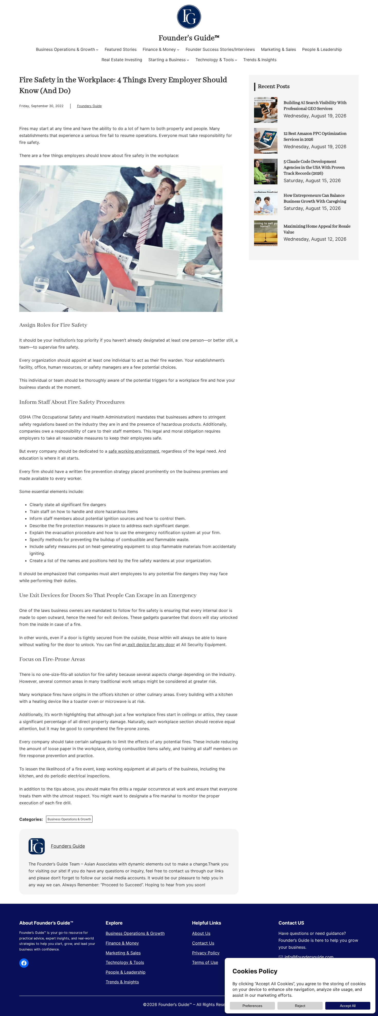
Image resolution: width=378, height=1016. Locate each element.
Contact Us (203, 943)
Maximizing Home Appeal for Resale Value (317, 229)
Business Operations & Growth (69, 819)
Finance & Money (122, 943)
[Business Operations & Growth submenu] (97, 49)
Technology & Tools (125, 962)
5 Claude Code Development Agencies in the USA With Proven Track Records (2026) (314, 167)
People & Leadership (126, 972)
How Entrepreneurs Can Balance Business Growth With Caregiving (315, 198)
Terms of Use (205, 962)
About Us (201, 933)
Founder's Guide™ (189, 38)
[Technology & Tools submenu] (236, 60)
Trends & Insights (122, 981)
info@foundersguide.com (309, 956)
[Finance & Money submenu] (178, 49)
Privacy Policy (206, 952)
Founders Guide (89, 106)
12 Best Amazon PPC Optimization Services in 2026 (315, 136)
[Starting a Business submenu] (188, 60)
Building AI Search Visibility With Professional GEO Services (315, 105)
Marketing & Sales (123, 952)
